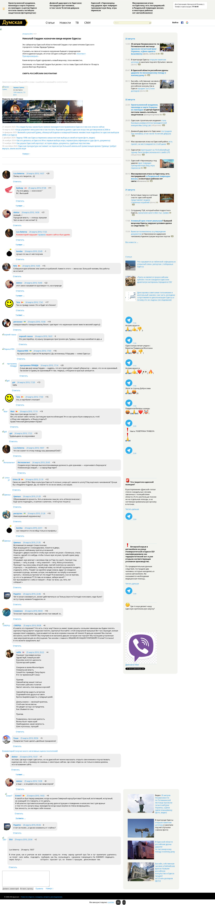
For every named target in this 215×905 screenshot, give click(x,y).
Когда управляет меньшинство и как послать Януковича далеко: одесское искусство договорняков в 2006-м (62, 129)
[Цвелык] (6, 494)
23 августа (130, 38)
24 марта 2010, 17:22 (23, 433)
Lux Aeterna (18, 173)
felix (15, 266)
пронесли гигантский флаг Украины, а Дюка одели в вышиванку (144, 51)
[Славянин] (6, 615)
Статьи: (128, 257)
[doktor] (6, 217)
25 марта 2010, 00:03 (34, 611)
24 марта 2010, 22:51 (33, 528)
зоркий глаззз (26, 336)
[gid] (7, 380)
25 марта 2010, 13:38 (33, 781)
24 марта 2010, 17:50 (34, 397)
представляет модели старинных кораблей (140, 201)
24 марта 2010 (27, 34)
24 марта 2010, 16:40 (33, 283)
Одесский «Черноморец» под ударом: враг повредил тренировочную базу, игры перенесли (104, 7)
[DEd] (4, 839)
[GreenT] (8, 796)
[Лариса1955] (8, 349)
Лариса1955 (22, 351)
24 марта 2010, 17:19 (29, 411)
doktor (16, 212)
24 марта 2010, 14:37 (35, 173)
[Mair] (5, 411)
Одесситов (136, 150)
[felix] (6, 270)
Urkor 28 (16, 479)
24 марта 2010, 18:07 (35, 448)
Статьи (50, 22)
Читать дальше (132, 509)
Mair (12, 411)
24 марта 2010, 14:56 (30, 212)
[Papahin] (6, 598)
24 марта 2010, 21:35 (32, 542)
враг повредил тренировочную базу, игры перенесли (143, 165)
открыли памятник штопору (163, 823)
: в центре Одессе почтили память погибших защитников (145, 112)
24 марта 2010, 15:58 (36, 321)
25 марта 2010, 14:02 (35, 795)
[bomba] (9, 256)
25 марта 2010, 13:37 (29, 756)
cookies (111, 902)
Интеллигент (24, 462)
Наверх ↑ (26, 154)
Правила (39, 888)
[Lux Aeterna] (6, 178)
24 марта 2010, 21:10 (34, 479)
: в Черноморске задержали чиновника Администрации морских (150, 235)
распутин (17, 513)
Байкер (19, 188)
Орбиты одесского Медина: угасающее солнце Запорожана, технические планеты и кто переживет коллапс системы (15, 118)
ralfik (18, 652)
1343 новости (17, 92)
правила (41, 234)
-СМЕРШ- (17, 625)
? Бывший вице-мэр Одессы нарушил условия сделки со (151, 223)
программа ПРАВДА (29, 365)
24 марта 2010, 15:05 (31, 266)
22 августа (130, 99)
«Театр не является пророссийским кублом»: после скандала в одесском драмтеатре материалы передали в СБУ (154, 279)
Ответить (17, 181)
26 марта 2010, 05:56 (32, 825)
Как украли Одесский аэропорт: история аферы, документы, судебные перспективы (53, 143)
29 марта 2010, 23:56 (23, 839)
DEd (11, 839)
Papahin (17, 594)
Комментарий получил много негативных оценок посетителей (30, 751)
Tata (18, 302)
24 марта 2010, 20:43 (41, 462)
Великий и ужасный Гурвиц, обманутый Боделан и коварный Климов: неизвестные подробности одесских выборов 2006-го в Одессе (60, 133)
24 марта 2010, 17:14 (49, 365)
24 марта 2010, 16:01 (44, 336)
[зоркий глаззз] (9, 334)
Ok (118, 902)
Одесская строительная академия (146, 120)
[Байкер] (9, 193)
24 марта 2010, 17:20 (26, 382)
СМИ (87, 22)
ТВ (77, 22)
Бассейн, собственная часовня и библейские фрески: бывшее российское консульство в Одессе (145, 85)
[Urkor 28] (6, 480)
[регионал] (6, 326)
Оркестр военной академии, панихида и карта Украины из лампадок (144, 107)
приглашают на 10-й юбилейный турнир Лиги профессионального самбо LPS (150, 151)
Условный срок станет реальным (146, 221)
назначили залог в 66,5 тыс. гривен (153, 213)
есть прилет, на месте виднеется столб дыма (152, 142)
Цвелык (17, 496)
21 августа (130, 190)
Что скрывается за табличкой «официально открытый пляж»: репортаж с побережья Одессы (156, 264)
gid (13, 382)
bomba (19, 251)
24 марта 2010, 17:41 (34, 302)
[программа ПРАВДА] (9, 366)
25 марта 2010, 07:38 (37, 188)
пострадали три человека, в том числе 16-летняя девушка (151, 132)
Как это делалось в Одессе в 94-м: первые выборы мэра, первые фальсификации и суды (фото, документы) (63, 140)
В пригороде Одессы (140, 59)
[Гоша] (6, 743)
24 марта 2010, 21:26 (36, 513)
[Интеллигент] (8, 462)
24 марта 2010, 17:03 (42, 351)
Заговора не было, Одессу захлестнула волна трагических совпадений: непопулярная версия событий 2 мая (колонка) (69, 118)
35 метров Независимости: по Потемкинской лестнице (145, 45)
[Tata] (9, 307)
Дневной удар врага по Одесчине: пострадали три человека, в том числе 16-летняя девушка (66, 5)
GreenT (18, 795)
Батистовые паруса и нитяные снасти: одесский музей (144, 196)
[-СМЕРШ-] (6, 625)
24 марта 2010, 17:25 (38, 232)
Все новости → (131, 242)
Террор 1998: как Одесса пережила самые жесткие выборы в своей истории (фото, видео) (55, 137)
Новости (65, 22)
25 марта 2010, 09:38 (32, 625)
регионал (17, 321)
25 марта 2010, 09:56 (29, 738)
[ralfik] (9, 657)
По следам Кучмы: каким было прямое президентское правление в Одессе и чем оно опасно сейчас (60, 127)
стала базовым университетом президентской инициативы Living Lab (149, 123)
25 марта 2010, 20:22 (35, 652)
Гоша (15, 738)
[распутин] (6, 518)
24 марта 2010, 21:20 (32, 496)
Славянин (18, 611)
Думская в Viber (132, 664)
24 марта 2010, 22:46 (32, 594)
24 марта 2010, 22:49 (33, 251)
